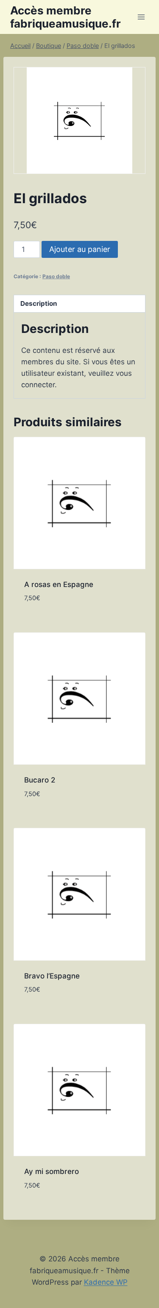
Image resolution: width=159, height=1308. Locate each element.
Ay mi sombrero (51, 1171)
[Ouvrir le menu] (141, 16)
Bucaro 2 (39, 780)
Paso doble (56, 276)
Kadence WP (106, 1282)
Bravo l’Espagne (52, 976)
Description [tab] (38, 303)
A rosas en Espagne (58, 584)
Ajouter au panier (79, 249)
